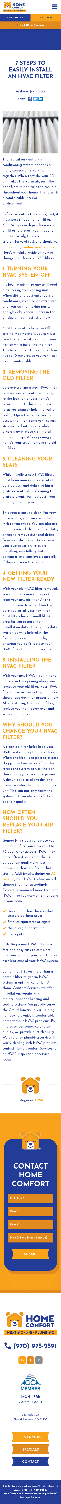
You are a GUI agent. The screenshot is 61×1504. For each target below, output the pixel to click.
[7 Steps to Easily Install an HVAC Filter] (30, 132)
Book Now (45, 18)
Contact (30, 1462)
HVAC (40, 1100)
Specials (30, 1449)
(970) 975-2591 (34, 1346)
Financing (30, 1437)
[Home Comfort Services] (14, 6)
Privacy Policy (39, 1490)
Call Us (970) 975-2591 (31, 26)
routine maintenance (39, 247)
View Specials (15, 18)
